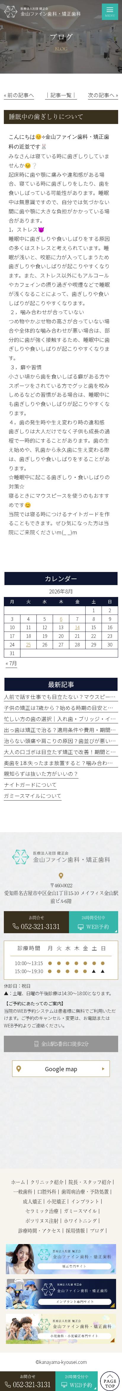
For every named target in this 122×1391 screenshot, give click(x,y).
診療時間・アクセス (39, 1230)
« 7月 (11, 663)
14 (77, 627)
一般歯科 (22, 1191)
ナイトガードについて (30, 784)
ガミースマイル (80, 1211)
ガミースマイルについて (33, 795)
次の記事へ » (103, 95)
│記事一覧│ (61, 95)
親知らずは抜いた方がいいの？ (41, 773)
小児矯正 (56, 1201)
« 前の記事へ (19, 95)
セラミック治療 (41, 1211)
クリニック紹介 (46, 1182)
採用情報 (75, 1230)
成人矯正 (32, 1201)
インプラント (85, 1201)
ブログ (97, 1230)
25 (28, 644)
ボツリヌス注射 (41, 1220)
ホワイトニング (80, 1220)
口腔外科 (46, 1191)
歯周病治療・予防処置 (85, 1191)
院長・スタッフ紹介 (89, 1182)
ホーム (18, 1182)
